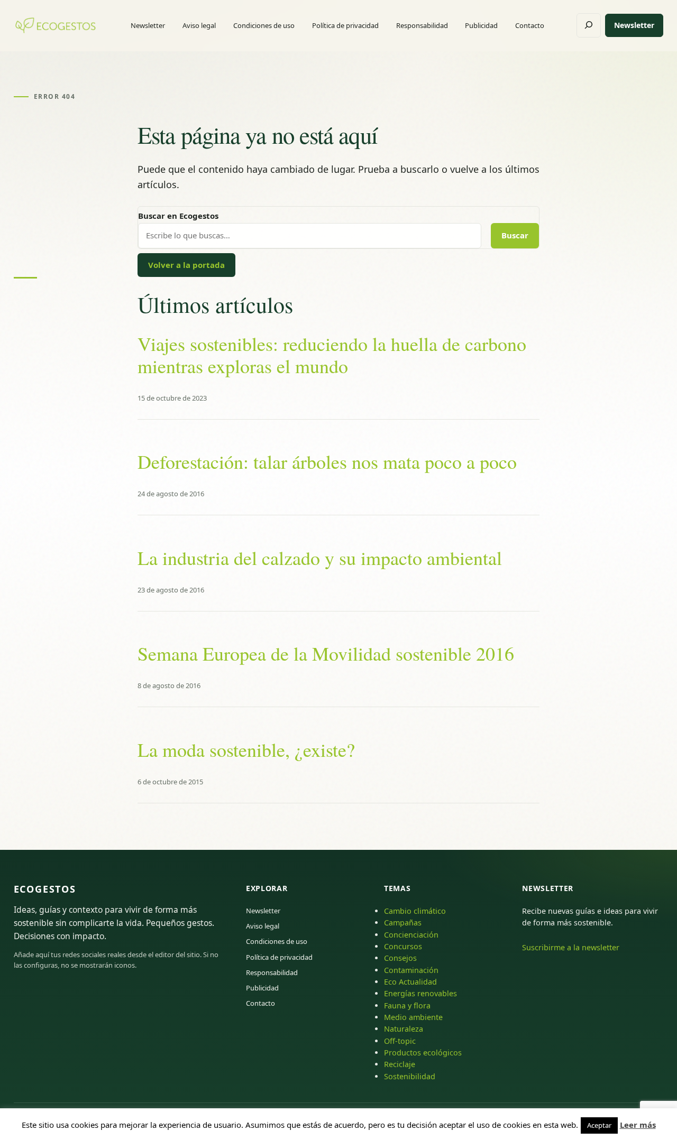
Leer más (638, 1124)
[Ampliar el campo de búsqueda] (588, 25)
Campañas (403, 922)
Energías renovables (420, 993)
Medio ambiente (413, 1017)
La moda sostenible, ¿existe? (246, 750)
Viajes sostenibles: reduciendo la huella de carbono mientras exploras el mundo (332, 355)
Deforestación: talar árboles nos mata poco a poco (327, 461)
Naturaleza (403, 1029)
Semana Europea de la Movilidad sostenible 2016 (326, 653)
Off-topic (400, 1041)
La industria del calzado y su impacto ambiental (320, 558)
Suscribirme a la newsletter (570, 947)
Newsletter (634, 25)
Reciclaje (399, 1064)
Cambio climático (415, 911)
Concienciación (411, 935)
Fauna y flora (407, 1005)
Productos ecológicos (423, 1053)
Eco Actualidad (410, 982)
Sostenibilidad (409, 1076)
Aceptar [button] (599, 1125)
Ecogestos (45, 889)
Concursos (403, 946)
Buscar (514, 235)
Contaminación (411, 970)
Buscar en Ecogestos (178, 215)
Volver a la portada (186, 264)
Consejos (400, 958)
